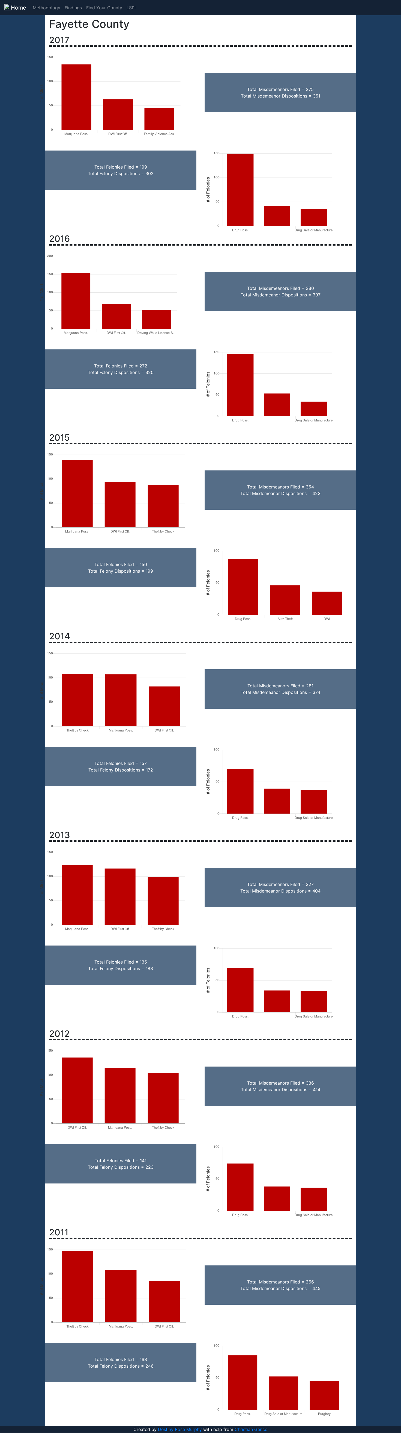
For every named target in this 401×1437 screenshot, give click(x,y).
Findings (73, 7)
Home (18, 7)
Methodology (46, 7)
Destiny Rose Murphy (180, 1429)
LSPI (131, 7)
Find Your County (104, 7)
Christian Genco (251, 1429)
